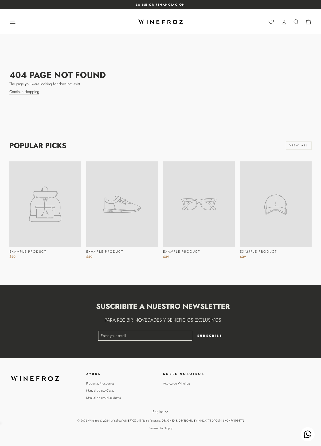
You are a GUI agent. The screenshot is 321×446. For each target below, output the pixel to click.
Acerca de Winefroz (176, 383)
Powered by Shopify (160, 428)
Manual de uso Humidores (103, 397)
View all (298, 145)
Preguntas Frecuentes (100, 383)
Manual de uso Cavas (100, 390)
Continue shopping (24, 91)
